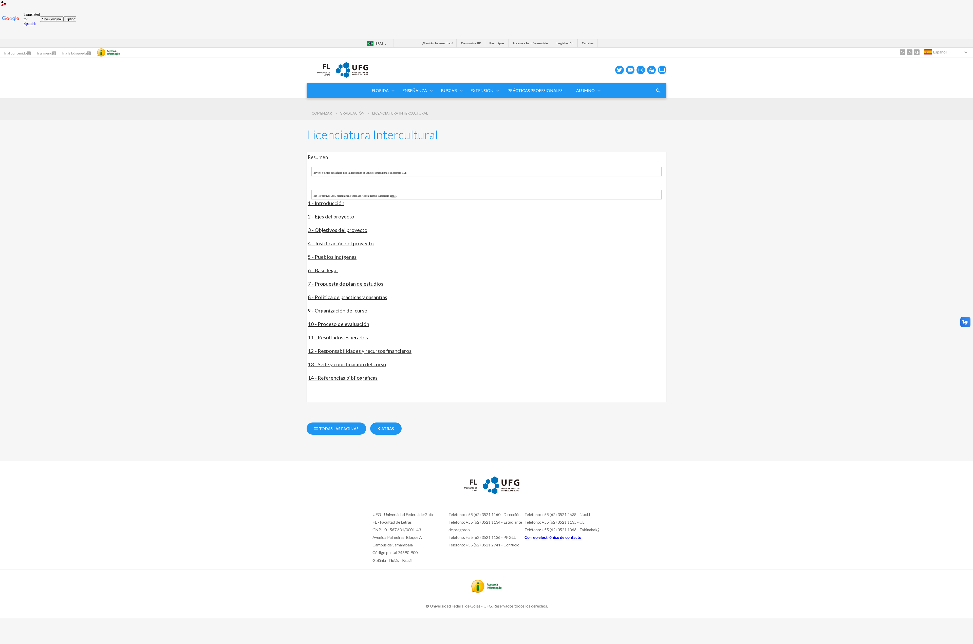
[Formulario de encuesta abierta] (658, 91)
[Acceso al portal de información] (486, 591)
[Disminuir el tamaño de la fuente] (909, 52)
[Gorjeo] (619, 70)
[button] (380, 90)
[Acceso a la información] (108, 52)
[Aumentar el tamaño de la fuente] (902, 52)
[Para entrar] (4, 4)
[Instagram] (641, 70)
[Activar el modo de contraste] (917, 52)
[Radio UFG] (651, 70)
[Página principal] (319, 77)
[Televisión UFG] (662, 70)
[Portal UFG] (352, 76)
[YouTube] (630, 70)
